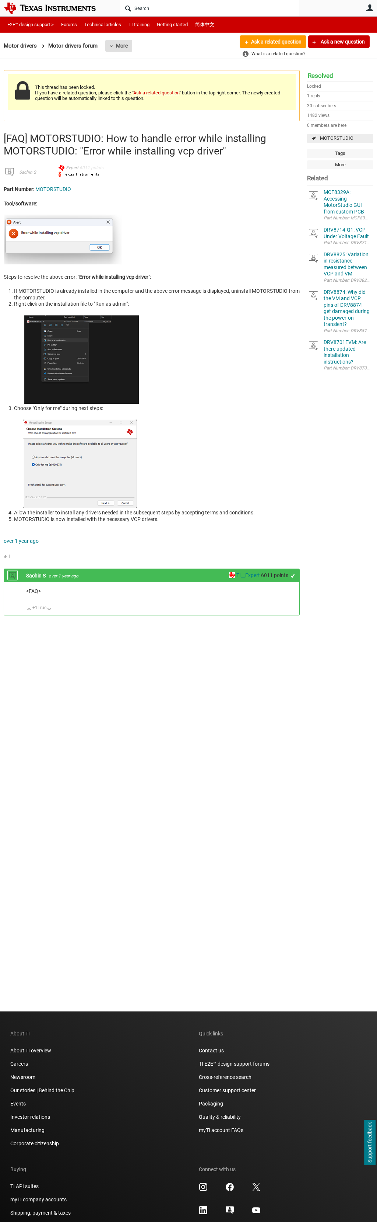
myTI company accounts (38, 1199)
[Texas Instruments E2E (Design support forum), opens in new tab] (229, 1213)
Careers (19, 1064)
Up (29, 610)
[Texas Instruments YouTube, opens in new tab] (256, 1213)
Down (49, 610)
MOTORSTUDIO (336, 138)
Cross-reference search (225, 1077)
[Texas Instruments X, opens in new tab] (256, 1190)
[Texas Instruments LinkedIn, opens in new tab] (203, 1213)
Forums (69, 24)
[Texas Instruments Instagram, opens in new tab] (203, 1190)
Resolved (320, 75)
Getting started (172, 24)
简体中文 (204, 24)
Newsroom (22, 1077)
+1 (293, 576)
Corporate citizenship (34, 1143)
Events (18, 1104)
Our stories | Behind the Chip (42, 1090)
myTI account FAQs (221, 1130)
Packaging (211, 1104)
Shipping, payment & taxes (40, 1213)
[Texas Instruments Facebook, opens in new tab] (229, 1190)
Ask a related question (276, 42)
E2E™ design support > (30, 24)
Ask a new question (342, 42)
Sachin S (27, 172)
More (122, 46)
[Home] (55, 8)
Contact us (211, 1050)
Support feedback (370, 1142)
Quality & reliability (220, 1117)
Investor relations (30, 1117)
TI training (138, 24)
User (369, 7)
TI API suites (24, 1186)
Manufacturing (27, 1130)
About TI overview (30, 1050)
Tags (340, 153)
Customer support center (227, 1090)
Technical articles (102, 24)
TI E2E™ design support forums (234, 1064)
